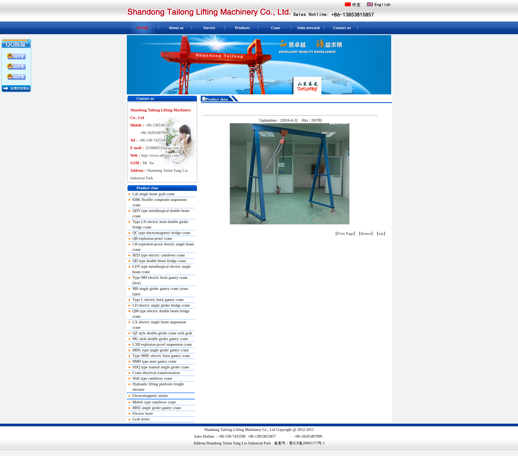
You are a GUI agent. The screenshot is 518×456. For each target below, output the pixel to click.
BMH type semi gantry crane (154, 361)
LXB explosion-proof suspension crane (162, 344)
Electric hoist (142, 414)
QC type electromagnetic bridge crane (161, 233)
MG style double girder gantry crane (160, 339)
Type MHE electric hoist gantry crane (161, 356)
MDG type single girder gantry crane (160, 350)
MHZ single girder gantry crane (156, 408)
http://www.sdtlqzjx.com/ (160, 155)
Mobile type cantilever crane (154, 402)
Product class (147, 188)
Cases (275, 28)
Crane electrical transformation (156, 373)
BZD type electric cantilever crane (158, 255)
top (381, 234)
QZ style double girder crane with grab (162, 333)
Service (209, 28)
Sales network (308, 28)
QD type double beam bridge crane (159, 261)
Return (366, 234)
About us (176, 28)
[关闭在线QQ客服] (16, 47)
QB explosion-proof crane (152, 238)
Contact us (342, 28)
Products (242, 28)
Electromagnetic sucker (150, 396)
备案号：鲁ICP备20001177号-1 (299, 443)
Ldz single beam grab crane (153, 194)
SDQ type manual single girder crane (160, 367)
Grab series (140, 419)
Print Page (345, 234)
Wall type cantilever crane (152, 378)
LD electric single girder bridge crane (161, 305)
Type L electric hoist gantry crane (158, 300)
